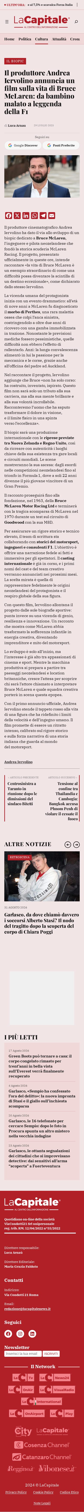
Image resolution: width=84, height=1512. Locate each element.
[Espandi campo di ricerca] (76, 22)
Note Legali (42, 1503)
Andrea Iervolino (18, 762)
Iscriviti (51, 1353)
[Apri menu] (6, 21)
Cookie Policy (43, 1492)
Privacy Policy (16, 1492)
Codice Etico (69, 1492)
